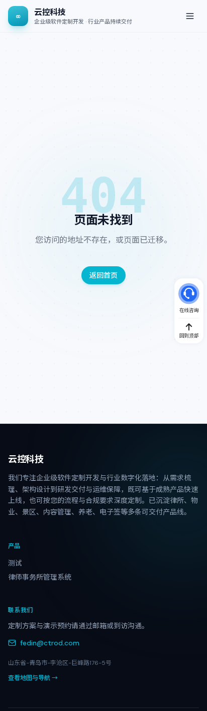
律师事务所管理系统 (39, 577)
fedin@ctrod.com (49, 642)
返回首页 (103, 275)
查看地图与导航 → (33, 678)
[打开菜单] (190, 16)
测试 (15, 563)
